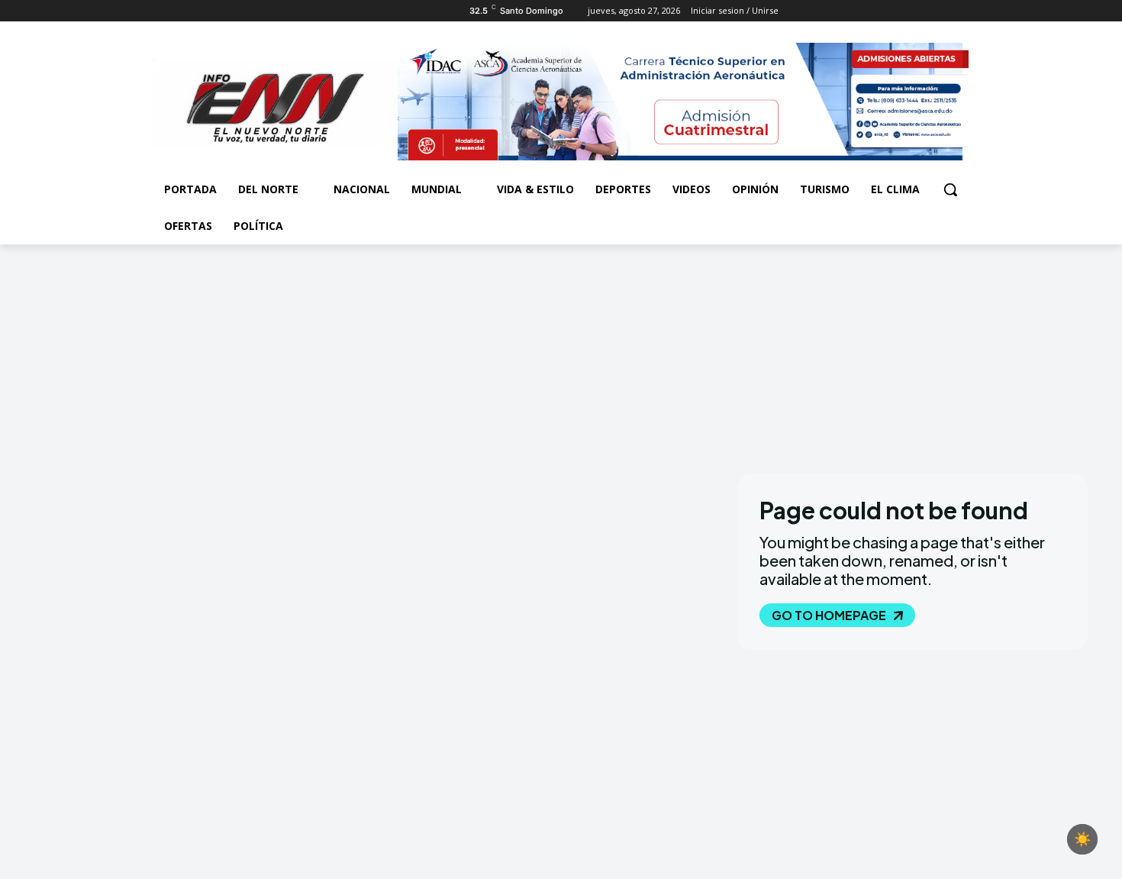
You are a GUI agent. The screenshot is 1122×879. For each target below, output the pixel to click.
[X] (205, 11)
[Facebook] (162, 11)
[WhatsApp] (225, 11)
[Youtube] (247, 11)
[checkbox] (1082, 839)
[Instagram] (183, 11)
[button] (950, 189)
